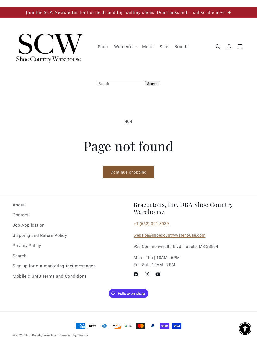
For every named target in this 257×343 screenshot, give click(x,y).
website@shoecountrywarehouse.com (169, 235)
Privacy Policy (27, 245)
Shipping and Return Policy (40, 235)
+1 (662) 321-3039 (151, 223)
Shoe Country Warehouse (41, 335)
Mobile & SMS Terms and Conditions (50, 276)
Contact (21, 214)
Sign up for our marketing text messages (54, 265)
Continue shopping (128, 172)
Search (20, 255)
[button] (125, 46)
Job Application (29, 225)
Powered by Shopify (74, 335)
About (19, 204)
